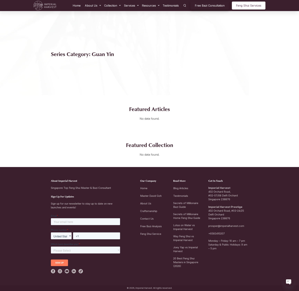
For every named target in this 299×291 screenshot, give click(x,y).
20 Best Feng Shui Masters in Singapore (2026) (185, 262)
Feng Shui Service (150, 233)
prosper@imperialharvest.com (226, 226)
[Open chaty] (289, 281)
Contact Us (147, 218)
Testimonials (171, 5)
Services (129, 5)
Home (77, 5)
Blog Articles (180, 188)
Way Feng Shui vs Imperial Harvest (183, 238)
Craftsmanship (148, 211)
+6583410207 (216, 233)
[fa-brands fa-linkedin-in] (74, 271)
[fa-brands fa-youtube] (67, 271)
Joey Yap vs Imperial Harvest (185, 249)
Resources (149, 5)
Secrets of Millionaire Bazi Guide (185, 205)
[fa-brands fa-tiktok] (81, 271)
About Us (91, 5)
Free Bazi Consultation (210, 5)
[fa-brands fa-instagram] (60, 271)
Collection (110, 5)
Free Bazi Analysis (151, 226)
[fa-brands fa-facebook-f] (53, 271)
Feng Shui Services (248, 5)
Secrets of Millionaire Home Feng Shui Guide (186, 216)
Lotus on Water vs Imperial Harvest (184, 227)
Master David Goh (151, 195)
